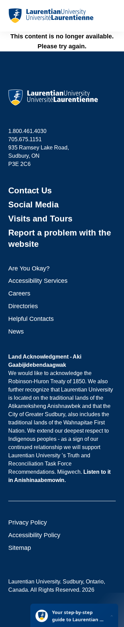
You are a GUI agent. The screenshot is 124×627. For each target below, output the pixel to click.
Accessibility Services (38, 280)
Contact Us (30, 190)
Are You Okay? (29, 268)
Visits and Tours (40, 218)
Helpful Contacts (31, 318)
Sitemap (19, 547)
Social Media (33, 204)
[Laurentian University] (50, 15)
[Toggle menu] (110, 16)
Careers (19, 293)
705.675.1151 (25, 139)
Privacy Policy (27, 522)
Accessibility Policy (34, 535)
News (16, 331)
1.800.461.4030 (27, 131)
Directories (23, 306)
